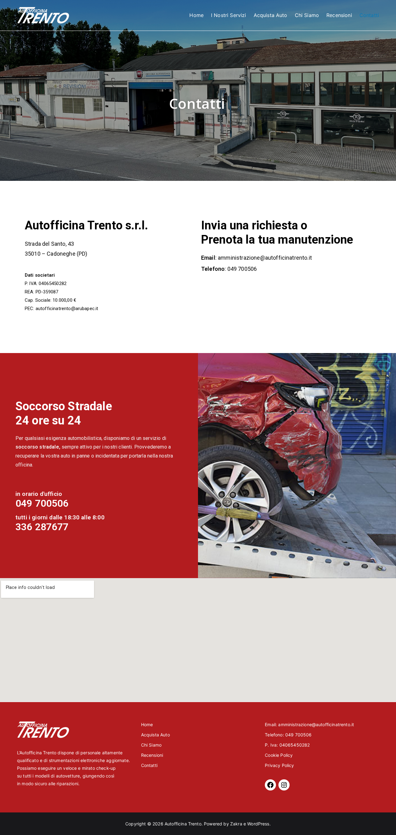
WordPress (258, 823)
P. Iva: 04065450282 (287, 745)
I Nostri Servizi (228, 15)
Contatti (369, 15)
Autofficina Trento (183, 823)
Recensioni (339, 15)
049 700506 (242, 269)
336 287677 (42, 527)
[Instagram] (284, 784)
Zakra (236, 823)
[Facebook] (270, 784)
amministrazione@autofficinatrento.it (264, 257)
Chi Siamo (307, 15)
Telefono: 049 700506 (288, 734)
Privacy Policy (279, 765)
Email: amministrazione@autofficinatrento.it (309, 724)
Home (196, 15)
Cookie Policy (279, 755)
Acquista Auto (270, 15)
